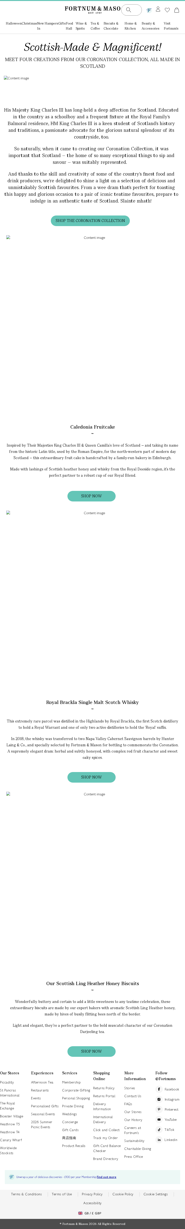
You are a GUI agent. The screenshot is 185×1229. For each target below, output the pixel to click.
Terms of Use (62, 1194)
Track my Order (105, 1138)
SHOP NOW (91, 496)
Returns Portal (104, 1096)
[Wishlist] (167, 10)
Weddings (69, 1114)
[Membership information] (149, 9)
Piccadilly (7, 1082)
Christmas (29, 23)
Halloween (14, 23)
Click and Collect (106, 1130)
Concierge (70, 1122)
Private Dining (73, 1106)
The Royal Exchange (7, 1105)
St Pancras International (10, 1092)
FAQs (128, 1104)
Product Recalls (74, 1146)
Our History (133, 1120)
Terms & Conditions (26, 1194)
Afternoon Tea (42, 1082)
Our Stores (132, 1112)
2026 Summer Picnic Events (42, 1124)
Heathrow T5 (10, 1124)
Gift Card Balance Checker (107, 1148)
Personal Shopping (76, 1098)
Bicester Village (11, 1116)
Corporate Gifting (76, 1090)
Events (36, 1098)
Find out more (106, 1177)
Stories (129, 1088)
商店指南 (69, 1138)
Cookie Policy (122, 1194)
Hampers (51, 23)
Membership (71, 1082)
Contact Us (132, 1096)
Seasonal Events (43, 1114)
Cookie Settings (156, 1194)
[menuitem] (14, 26)
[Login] (158, 9)
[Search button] (128, 10)
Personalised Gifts (45, 1106)
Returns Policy (103, 1088)
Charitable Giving (137, 1149)
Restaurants (40, 1090)
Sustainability (134, 1141)
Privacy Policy (92, 1194)
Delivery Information (102, 1106)
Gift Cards (70, 1130)
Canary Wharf (11, 1140)
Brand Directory (105, 1159)
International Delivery (103, 1119)
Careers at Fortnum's (132, 1130)
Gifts (62, 23)
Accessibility (92, 1203)
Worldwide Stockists (8, 1150)
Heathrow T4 (10, 1132)
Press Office (133, 1156)
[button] (176, 10)
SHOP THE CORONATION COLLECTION (90, 220)
